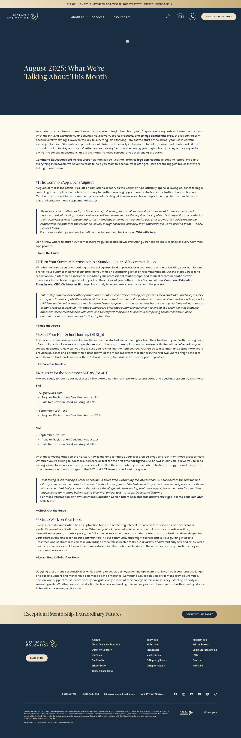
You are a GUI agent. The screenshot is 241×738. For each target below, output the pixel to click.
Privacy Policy (99, 665)
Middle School (154, 655)
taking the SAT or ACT (146, 461)
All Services (153, 644)
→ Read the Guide (47, 253)
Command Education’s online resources (63, 159)
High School (153, 649)
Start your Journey (219, 16)
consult (67, 588)
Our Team (97, 655)
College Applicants (157, 660)
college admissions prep (157, 135)
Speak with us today (199, 614)
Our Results (98, 660)
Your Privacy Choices (152, 694)
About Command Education (106, 644)
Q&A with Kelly (146, 232)
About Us (78, 17)
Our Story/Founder (102, 649)
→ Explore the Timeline (51, 364)
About (96, 640)
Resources (119, 17)
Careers (197, 660)
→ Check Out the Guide (51, 510)
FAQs (195, 655)
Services (98, 17)
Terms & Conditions (102, 670)
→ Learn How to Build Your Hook (57, 557)
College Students (156, 665)
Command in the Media (205, 649)
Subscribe (36, 658)
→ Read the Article (48, 325)
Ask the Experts (201, 644)
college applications (146, 159)
